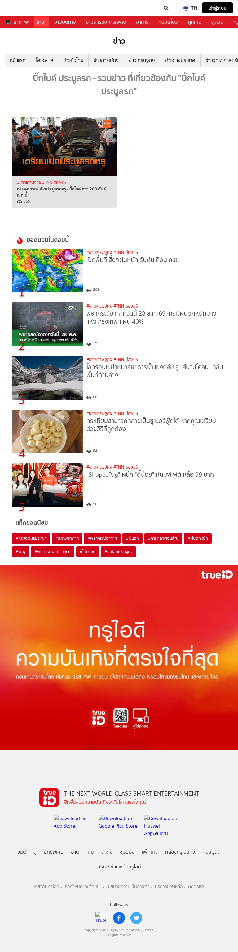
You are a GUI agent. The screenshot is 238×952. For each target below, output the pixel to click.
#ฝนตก (132, 538)
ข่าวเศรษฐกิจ (142, 60)
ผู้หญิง (194, 22)
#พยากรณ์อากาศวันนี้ (53, 551)
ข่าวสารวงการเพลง (106, 22)
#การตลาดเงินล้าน (163, 538)
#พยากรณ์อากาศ (102, 538)
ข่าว (40, 22)
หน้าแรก (18, 60)
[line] (101, 918)
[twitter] (136, 918)
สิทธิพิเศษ (54, 851)
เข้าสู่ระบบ (218, 7)
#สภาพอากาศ (66, 538)
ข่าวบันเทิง (65, 22)
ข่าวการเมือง (106, 60)
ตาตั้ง (106, 851)
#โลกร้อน (87, 551)
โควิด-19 (44, 60)
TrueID (17, 8)
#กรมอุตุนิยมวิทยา (31, 538)
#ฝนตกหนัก (198, 538)
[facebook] (119, 918)
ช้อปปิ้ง (127, 851)
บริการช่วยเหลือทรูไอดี (119, 866)
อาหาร (142, 22)
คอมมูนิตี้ (211, 851)
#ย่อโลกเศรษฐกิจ (118, 551)
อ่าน (18, 22)
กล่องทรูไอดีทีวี (180, 851)
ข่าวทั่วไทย (73, 60)
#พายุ (20, 551)
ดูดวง (217, 22)
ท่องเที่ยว (168, 22)
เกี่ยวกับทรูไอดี (46, 887)
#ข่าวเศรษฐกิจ (29, 182)
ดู (35, 851)
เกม (90, 851)
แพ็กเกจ (150, 851)
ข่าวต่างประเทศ (180, 60)
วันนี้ (21, 851)
